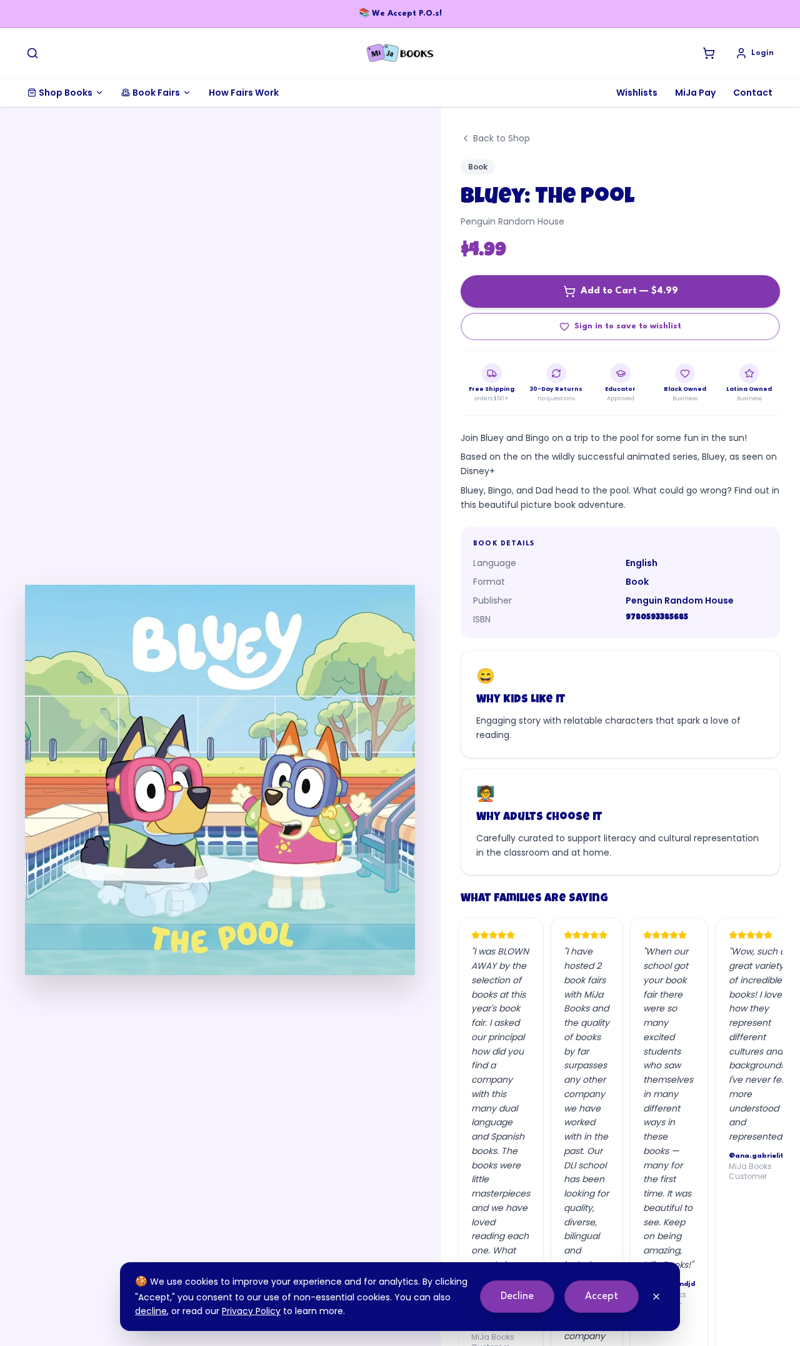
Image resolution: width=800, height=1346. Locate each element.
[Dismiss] (656, 1296)
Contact (752, 92)
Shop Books (65, 92)
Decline (517, 1296)
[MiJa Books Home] (400, 53)
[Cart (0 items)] (708, 53)
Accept (601, 1296)
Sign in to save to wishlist (627, 326)
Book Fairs (156, 92)
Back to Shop (501, 138)
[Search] (32, 53)
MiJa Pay (695, 92)
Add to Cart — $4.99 (629, 291)
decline (151, 1311)
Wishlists (637, 92)
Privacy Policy (251, 1311)
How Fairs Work (244, 92)
